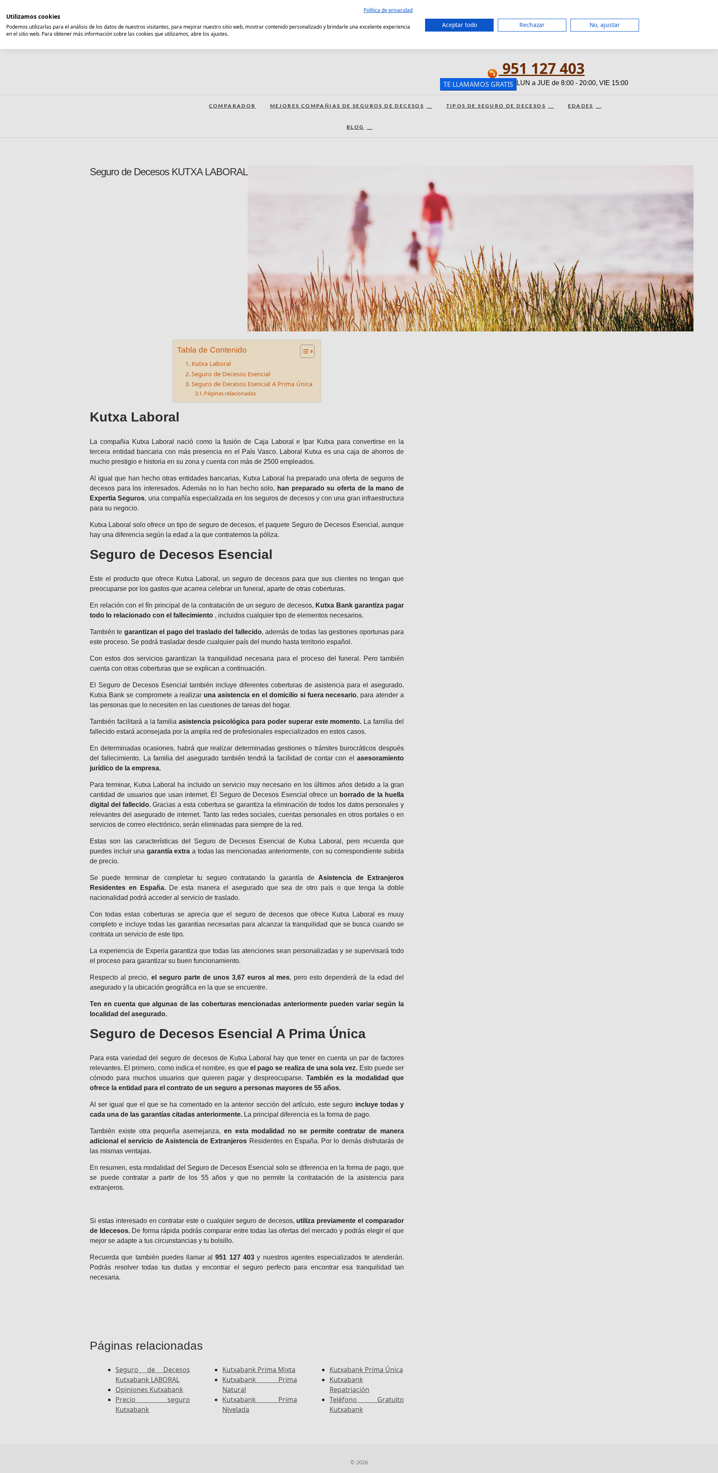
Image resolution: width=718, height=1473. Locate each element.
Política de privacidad (388, 10)
